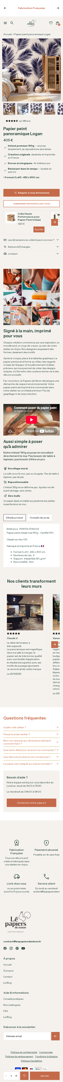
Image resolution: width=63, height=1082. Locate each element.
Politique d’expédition (31, 1061)
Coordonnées (46, 1052)
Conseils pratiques (13, 998)
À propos (8, 970)
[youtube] (23, 948)
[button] (9, 109)
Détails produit (14, 517)
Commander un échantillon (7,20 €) (31, 204)
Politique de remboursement (19, 1056)
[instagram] (11, 948)
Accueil (7, 34)
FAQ (5, 1010)
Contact (7, 976)
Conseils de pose (39, 517)
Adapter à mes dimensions (33, 192)
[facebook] (5, 948)
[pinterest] (17, 948)
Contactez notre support (31, 802)
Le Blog (7, 982)
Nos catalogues (11, 1004)
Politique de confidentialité (24, 1052)
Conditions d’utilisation (46, 1056)
